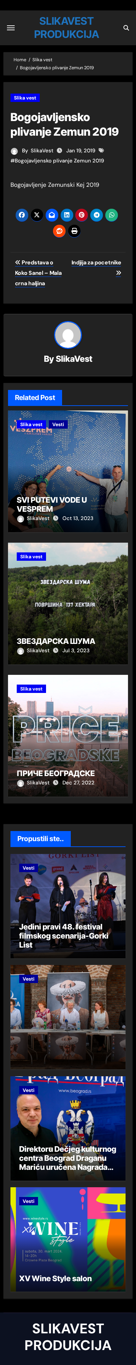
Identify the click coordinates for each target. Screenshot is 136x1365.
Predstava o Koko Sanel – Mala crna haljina (38, 273)
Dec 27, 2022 (78, 782)
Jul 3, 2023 (76, 650)
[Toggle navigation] (11, 27)
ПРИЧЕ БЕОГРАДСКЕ (56, 773)
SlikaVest (42, 150)
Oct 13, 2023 (77, 518)
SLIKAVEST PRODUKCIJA (68, 1336)
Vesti (58, 424)
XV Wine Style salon (55, 1278)
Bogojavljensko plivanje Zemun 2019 (59, 160)
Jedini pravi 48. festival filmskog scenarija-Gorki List (63, 936)
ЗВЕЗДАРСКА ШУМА (56, 641)
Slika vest (25, 98)
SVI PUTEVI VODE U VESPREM (52, 504)
